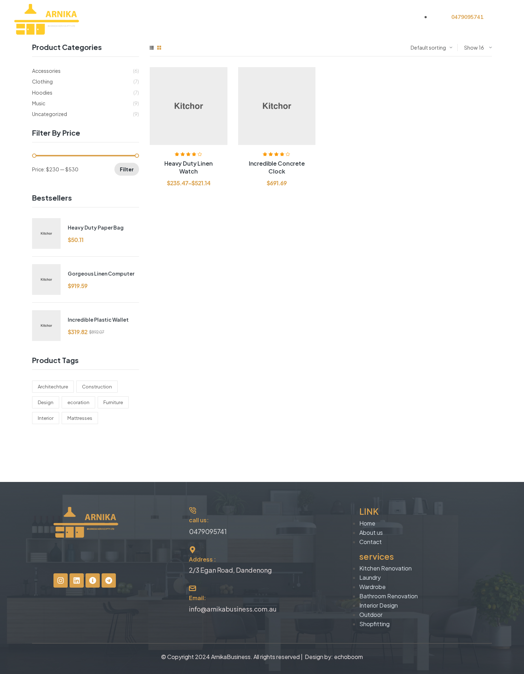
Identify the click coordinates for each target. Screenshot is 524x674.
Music (38, 103)
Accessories (46, 70)
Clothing (42, 81)
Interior (45, 418)
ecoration (78, 402)
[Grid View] (159, 48)
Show (471, 47)
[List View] (152, 48)
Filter (127, 169)
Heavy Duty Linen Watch (188, 167)
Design (45, 402)
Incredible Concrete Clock (277, 167)
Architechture (53, 386)
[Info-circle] (93, 580)
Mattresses (79, 418)
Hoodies (42, 92)
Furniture (113, 402)
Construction (97, 386)
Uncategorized (49, 114)
